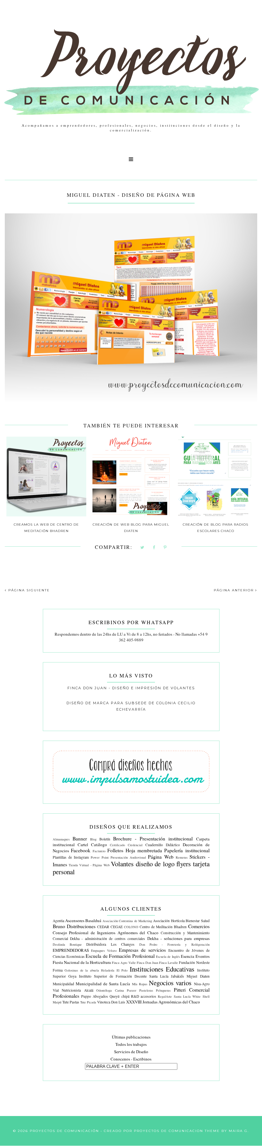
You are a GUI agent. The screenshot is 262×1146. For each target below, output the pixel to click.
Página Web (160, 857)
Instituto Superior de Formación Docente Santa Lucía (124, 976)
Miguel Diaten (198, 976)
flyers (183, 863)
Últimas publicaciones (131, 1037)
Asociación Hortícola (168, 920)
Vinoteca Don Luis (111, 1002)
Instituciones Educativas (162, 969)
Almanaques (61, 839)
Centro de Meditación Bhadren (163, 926)
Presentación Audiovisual (128, 857)
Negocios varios (170, 982)
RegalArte (165, 996)
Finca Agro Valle (123, 962)
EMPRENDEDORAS (71, 950)
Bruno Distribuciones (74, 926)
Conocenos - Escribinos (131, 1059)
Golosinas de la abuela (82, 970)
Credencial (135, 845)
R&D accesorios (143, 996)
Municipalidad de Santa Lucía (103, 984)
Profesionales (66, 996)
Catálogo (99, 844)
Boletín (104, 839)
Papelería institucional (186, 850)
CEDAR (103, 926)
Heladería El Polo (114, 970)
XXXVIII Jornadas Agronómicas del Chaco (163, 1002)
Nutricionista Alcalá (77, 990)
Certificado (117, 845)
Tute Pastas (70, 1002)
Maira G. (239, 1131)
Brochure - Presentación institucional (153, 838)
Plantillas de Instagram (71, 857)
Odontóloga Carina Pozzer (116, 990)
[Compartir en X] (142, 548)
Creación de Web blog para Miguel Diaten (131, 527)
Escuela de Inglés (168, 956)
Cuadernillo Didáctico (162, 844)
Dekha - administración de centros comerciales (107, 938)
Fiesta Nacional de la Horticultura (82, 962)
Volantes (122, 863)
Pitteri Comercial (192, 990)
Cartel (83, 844)
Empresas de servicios (142, 950)
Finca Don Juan (147, 962)
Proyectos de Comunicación (64, 1131)
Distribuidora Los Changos (110, 944)
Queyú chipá (119, 996)
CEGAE (117, 926)
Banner (80, 838)
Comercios (199, 926)
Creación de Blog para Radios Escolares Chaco (215, 527)
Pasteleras (146, 990)
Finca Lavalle (168, 962)
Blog (93, 839)
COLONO (131, 927)
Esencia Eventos (195, 956)
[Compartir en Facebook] (154, 548)
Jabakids (177, 976)
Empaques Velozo (104, 950)
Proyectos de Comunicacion (168, 1131)
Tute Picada (88, 1002)
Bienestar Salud (197, 920)
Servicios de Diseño (131, 1051)
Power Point (99, 857)
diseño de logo (155, 863)
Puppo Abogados (94, 996)
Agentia (58, 920)
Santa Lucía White (187, 996)
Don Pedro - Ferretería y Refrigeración (174, 944)
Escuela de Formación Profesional (120, 956)
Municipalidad (63, 983)
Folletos (115, 850)
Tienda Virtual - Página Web (89, 865)
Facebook (80, 850)
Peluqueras (163, 990)
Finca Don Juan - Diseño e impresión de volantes (131, 688)
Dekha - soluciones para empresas (178, 938)
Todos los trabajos (131, 1044)
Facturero (99, 851)
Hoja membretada (144, 850)
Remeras (182, 857)
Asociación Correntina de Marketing (127, 921)
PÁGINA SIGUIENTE (28, 590)
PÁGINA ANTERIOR (234, 590)
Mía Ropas (139, 984)
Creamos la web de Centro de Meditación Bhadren (46, 527)
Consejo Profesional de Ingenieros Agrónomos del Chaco (106, 932)
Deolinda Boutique (67, 944)
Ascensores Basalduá (83, 920)
